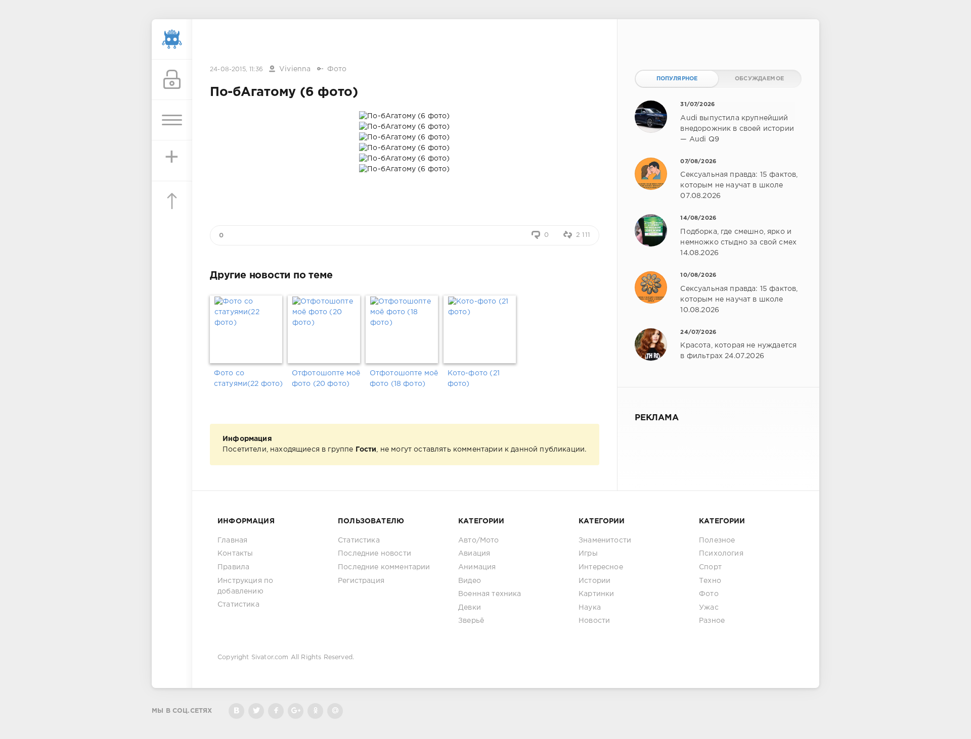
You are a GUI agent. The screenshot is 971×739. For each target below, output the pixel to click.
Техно (710, 581)
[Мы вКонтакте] (236, 711)
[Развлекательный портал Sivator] (172, 39)
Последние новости (374, 554)
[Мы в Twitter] (256, 711)
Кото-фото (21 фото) (474, 378)
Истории (594, 581)
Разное (712, 621)
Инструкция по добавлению (245, 586)
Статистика (238, 605)
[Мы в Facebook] (276, 711)
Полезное (717, 540)
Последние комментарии (384, 567)
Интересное (601, 567)
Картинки (596, 594)
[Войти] (172, 80)
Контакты (235, 554)
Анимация (477, 567)
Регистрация (361, 581)
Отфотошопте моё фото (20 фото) (326, 378)
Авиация (474, 554)
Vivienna (295, 69)
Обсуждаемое (759, 78)
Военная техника (489, 594)
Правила (233, 567)
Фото (337, 69)
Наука (590, 608)
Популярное (677, 78)
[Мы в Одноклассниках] (315, 711)
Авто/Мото (478, 540)
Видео (469, 581)
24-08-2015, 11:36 (236, 69)
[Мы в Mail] (335, 711)
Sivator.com (270, 657)
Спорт (710, 567)
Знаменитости (605, 540)
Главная (232, 540)
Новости (594, 621)
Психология (721, 554)
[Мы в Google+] (295, 711)
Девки (469, 608)
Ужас (709, 608)
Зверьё (471, 621)
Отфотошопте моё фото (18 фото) (404, 378)
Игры (588, 554)
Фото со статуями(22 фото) (248, 378)
